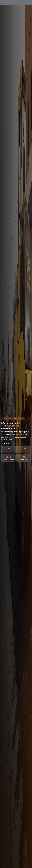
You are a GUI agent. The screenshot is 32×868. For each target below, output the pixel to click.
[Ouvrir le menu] (29, 2)
